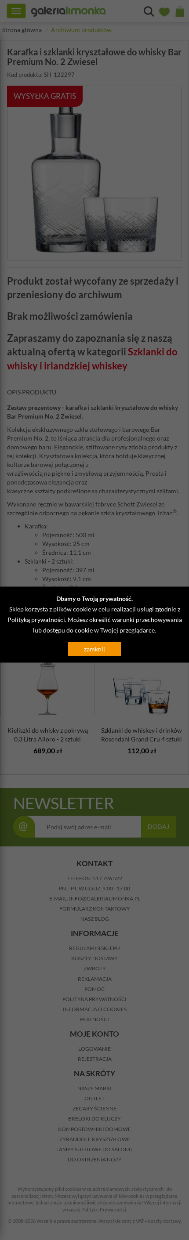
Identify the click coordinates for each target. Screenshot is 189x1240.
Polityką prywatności (36, 619)
